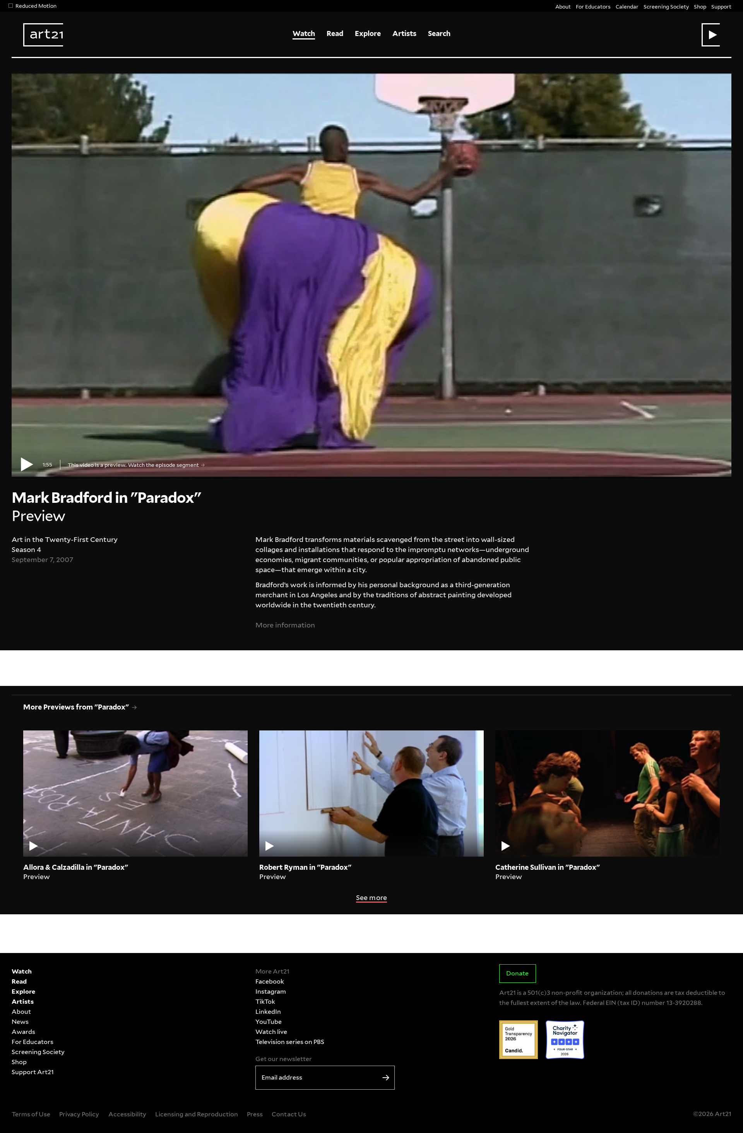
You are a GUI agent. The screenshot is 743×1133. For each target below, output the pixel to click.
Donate (517, 973)
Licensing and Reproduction (196, 1114)
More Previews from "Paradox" (76, 707)
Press (255, 1114)
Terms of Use (31, 1114)
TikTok (265, 1001)
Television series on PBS (289, 1042)
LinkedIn (268, 1011)
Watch (304, 33)
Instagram (270, 991)
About (563, 6)
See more (371, 897)
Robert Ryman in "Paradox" (305, 867)
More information (285, 625)
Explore (368, 33)
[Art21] (43, 34)
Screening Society (666, 6)
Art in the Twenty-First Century (65, 539)
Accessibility (127, 1114)
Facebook (269, 981)
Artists (404, 33)
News (20, 1021)
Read (335, 33)
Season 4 (26, 549)
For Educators (593, 6)
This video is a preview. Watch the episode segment (133, 464)
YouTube (268, 1021)
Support (721, 6)
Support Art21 (33, 1072)
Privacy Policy (79, 1114)
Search (439, 33)
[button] (711, 34)
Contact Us (289, 1114)
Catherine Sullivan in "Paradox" (547, 867)
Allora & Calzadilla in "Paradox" (75, 867)
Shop (700, 6)
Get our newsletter (283, 1059)
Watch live (271, 1031)
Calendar (627, 6)
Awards (23, 1031)
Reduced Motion (35, 5)
